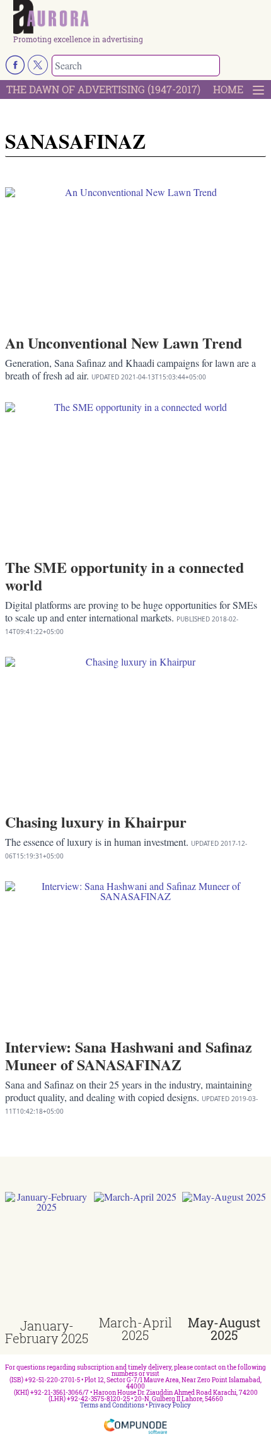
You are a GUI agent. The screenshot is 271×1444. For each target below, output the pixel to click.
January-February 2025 (46, 1331)
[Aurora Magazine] (139, 17)
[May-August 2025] (224, 1254)
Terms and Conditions (112, 1405)
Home (228, 89)
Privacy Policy (170, 1405)
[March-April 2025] (136, 1254)
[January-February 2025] (47, 1255)
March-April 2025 (135, 1328)
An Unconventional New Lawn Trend (123, 343)
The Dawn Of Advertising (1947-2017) (103, 89)
